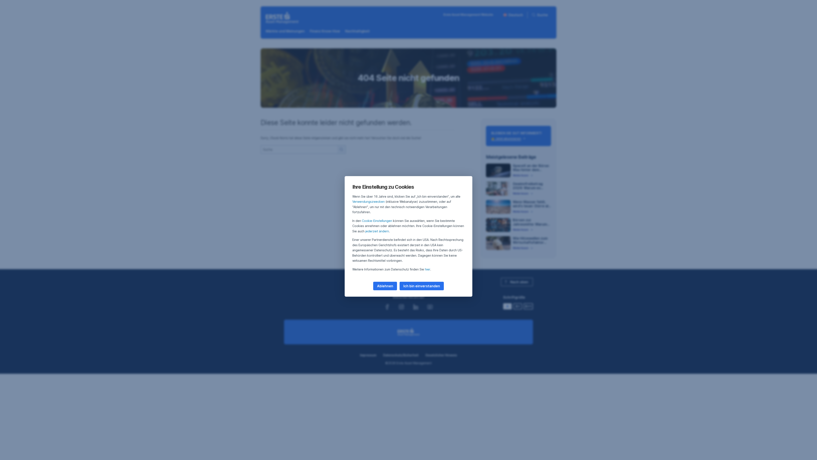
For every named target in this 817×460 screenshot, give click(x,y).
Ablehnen (385, 286)
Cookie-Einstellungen (377, 221)
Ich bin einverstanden (421, 286)
